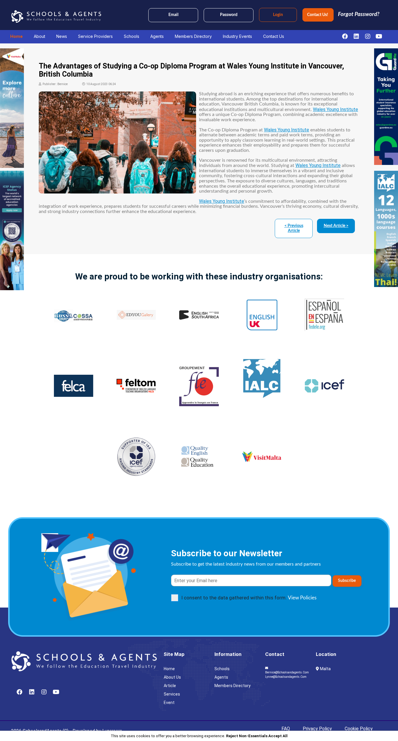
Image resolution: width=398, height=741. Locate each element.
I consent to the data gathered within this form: (248, 598)
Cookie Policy (359, 728)
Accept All (278, 736)
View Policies (302, 597)
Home (16, 36)
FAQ (285, 728)
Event (169, 702)
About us (172, 677)
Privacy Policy (317, 728)
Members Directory (193, 36)
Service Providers (95, 36)
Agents (157, 36)
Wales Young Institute (335, 109)
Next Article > (336, 226)
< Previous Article (293, 228)
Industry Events (237, 36)
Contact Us (273, 36)
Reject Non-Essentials (246, 736)
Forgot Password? (358, 14)
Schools (131, 36)
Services (172, 694)
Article (170, 685)
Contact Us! (318, 15)
